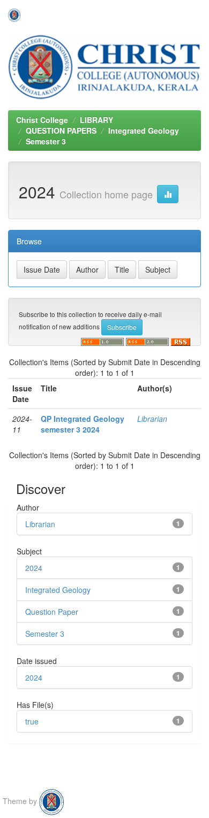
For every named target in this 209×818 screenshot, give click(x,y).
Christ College (42, 119)
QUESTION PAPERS (61, 130)
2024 (33, 567)
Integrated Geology (143, 130)
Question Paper (51, 611)
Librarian (152, 418)
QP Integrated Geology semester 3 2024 (82, 424)
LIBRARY (96, 119)
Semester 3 (46, 141)
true (32, 721)
